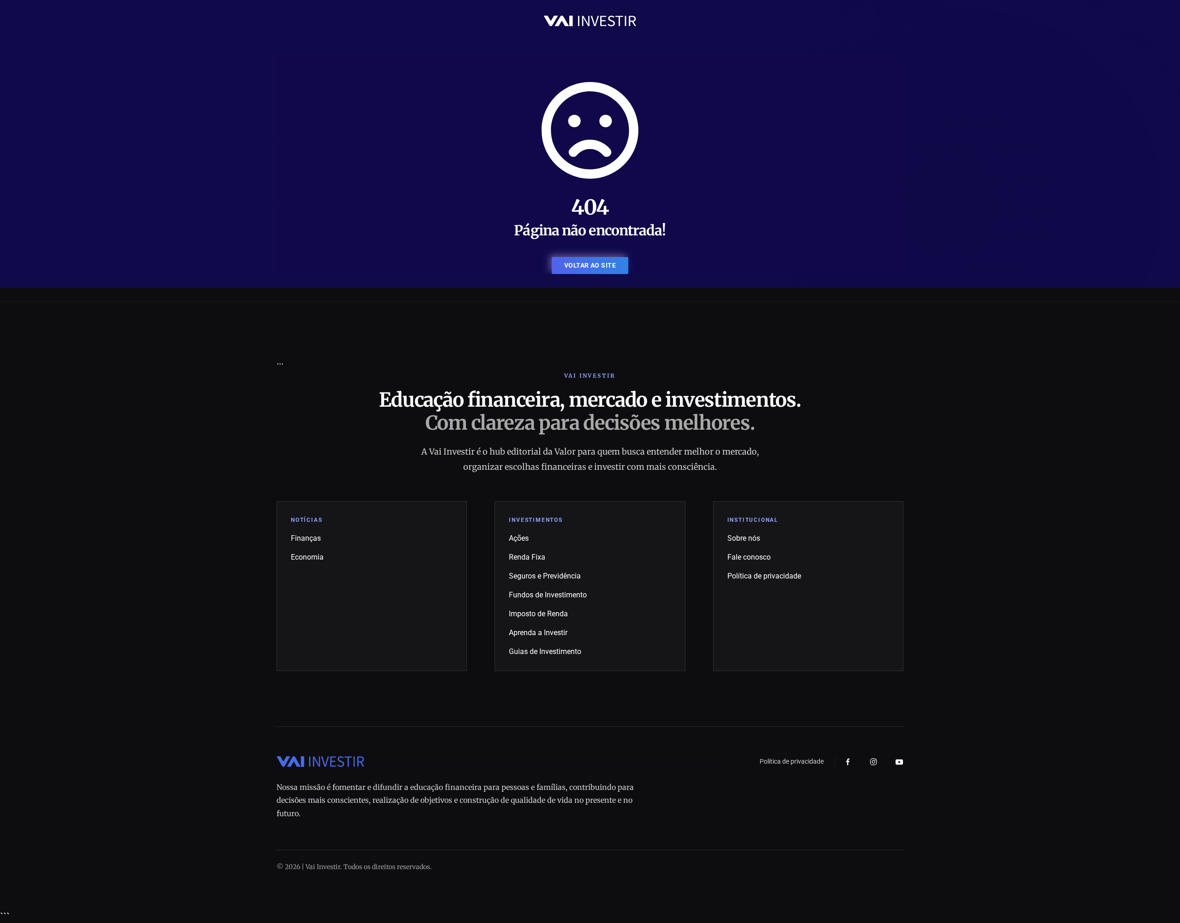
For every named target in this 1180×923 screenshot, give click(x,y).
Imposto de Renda (538, 613)
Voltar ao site (590, 265)
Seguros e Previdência (545, 576)
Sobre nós (743, 538)
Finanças (306, 538)
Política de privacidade (764, 576)
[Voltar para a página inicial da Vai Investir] (590, 20)
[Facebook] (848, 762)
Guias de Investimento (545, 651)
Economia (307, 557)
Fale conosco (749, 557)
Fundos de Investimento (548, 594)
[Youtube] (899, 762)
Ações (519, 538)
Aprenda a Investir (538, 632)
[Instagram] (873, 761)
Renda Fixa (527, 557)
